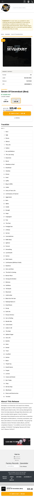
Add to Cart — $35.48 (18, 113)
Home (2, 34)
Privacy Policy (4, 477)
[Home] (5, 8)
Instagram (17, 458)
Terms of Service (11, 478)
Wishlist (18, 118)
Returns (18, 476)
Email (17, 460)
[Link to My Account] (28, 1)
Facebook (17, 457)
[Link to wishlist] (24, 1)
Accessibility (28, 476)
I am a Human (23, 466)
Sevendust (7, 34)
